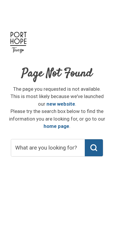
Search (94, 147)
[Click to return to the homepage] (18, 45)
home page (56, 126)
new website (60, 104)
